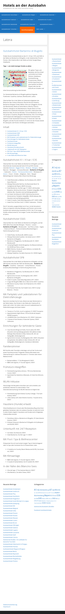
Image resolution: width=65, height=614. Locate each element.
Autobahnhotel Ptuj (9, 494)
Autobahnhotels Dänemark (47, 15)
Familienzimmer (12, 141)
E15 (53, 189)
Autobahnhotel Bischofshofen (12, 556)
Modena (28, 168)
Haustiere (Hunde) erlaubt (15, 147)
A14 (58, 176)
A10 (58, 174)
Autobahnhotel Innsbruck (11, 491)
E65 (56, 196)
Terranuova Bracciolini (25, 172)
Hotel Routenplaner (27, 30)
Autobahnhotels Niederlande (9, 24)
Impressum (6, 607)
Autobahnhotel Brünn (10, 523)
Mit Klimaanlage (12, 153)
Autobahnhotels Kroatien (45, 19)
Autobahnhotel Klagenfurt (11, 499)
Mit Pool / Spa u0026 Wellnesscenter (18, 151)
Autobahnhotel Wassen (10, 518)
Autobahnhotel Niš (9, 506)
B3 (60, 178)
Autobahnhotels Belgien (28, 15)
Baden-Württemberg (56, 183)
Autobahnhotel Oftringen (11, 525)
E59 (59, 194)
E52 (53, 194)
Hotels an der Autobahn (24, 5)
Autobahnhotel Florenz (10, 513)
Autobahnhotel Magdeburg (11, 559)
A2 (56, 167)
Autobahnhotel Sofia (9, 511)
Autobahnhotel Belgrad (10, 508)
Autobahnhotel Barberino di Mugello (22, 50)
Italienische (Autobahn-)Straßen (44, 506)
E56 (57, 194)
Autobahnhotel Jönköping (11, 503)
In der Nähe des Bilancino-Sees (16, 155)
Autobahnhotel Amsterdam (11, 489)
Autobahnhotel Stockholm (11, 496)
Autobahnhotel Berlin (10, 551)
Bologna (35, 168)
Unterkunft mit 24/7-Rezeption (16, 149)
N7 (52, 201)
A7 (60, 170)
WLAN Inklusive (12, 145)
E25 (56, 189)
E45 (58, 191)
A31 (53, 178)
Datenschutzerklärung (10, 605)
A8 (53, 174)
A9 (55, 174)
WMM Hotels (56, 207)
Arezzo (5, 174)
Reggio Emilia (20, 168)
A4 (53, 171)
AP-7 (57, 178)
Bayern (56, 185)
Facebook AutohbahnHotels (43, 510)
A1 (53, 167)
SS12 (53, 203)
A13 (55, 176)
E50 (61, 192)
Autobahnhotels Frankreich (9, 19)
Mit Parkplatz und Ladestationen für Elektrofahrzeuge (24, 137)
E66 (58, 196)
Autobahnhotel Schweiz (46, 24)
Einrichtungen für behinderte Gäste (18, 139)
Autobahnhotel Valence (10, 528)
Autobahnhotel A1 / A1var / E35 (17, 131)
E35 (59, 188)
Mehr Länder (39, 29)
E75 (53, 199)
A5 (55, 171)
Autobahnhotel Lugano (10, 530)
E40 (53, 192)
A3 (59, 167)
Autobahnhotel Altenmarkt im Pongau (15, 544)
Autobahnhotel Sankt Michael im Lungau (16, 501)
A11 (61, 174)
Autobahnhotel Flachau (10, 546)
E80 (55, 199)
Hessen (58, 199)
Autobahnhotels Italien (27, 19)
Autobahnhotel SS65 (13, 133)
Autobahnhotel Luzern (10, 520)
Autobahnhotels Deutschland (9, 15)
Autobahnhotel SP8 (13, 135)
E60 (53, 196)
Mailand (11, 168)
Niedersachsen (56, 201)
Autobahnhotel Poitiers (10, 561)
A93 (54, 178)
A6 (57, 171)
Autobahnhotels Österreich (27, 24)
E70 (60, 196)
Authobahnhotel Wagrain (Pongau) (14, 549)
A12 (53, 176)
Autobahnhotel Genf (9, 535)
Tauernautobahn (55, 205)
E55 (55, 194)
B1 (59, 178)
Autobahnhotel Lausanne (11, 532)
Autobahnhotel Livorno (10, 537)
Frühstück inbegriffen (14, 143)
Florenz (14, 172)
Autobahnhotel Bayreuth (11, 554)
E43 (55, 192)
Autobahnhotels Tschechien (9, 29)
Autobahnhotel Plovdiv (10, 515)
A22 (60, 176)
